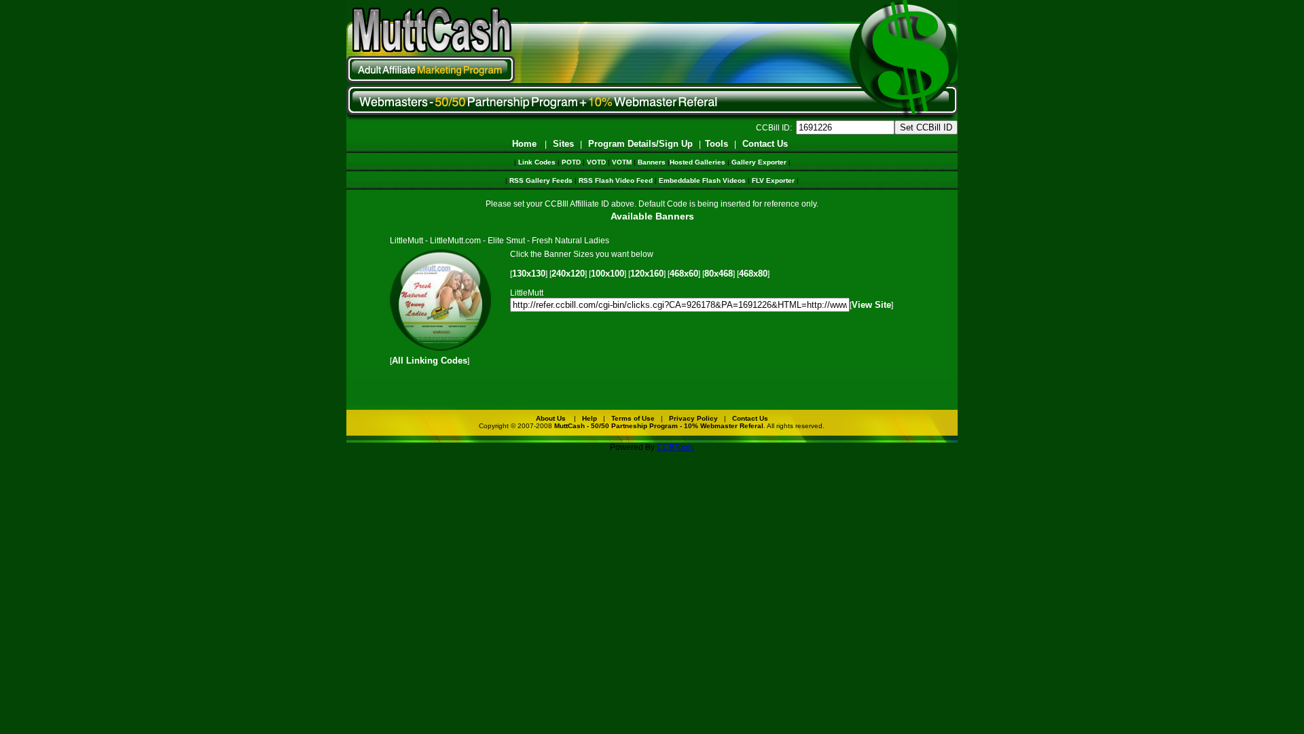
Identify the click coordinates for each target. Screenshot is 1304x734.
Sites (563, 144)
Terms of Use (633, 418)
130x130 (528, 273)
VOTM (622, 162)
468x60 (684, 273)
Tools (716, 144)
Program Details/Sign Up (640, 144)
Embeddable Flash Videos (702, 180)
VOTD (596, 162)
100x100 (607, 273)
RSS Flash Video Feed (616, 180)
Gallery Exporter (758, 162)
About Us (551, 418)
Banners (652, 162)
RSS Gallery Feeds (541, 180)
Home (524, 144)
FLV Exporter (773, 180)
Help (589, 418)
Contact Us (765, 144)
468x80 (753, 273)
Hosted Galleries (697, 162)
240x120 (568, 273)
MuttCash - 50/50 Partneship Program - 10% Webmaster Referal (658, 426)
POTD (571, 162)
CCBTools (675, 447)
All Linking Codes (429, 360)
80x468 (718, 273)
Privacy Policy (693, 418)
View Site (871, 305)
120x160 (647, 273)
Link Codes (537, 162)
